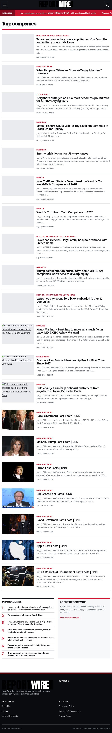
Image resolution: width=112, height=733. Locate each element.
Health (40, 178)
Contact (5, 711)
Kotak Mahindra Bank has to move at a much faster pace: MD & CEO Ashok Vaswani (69, 331)
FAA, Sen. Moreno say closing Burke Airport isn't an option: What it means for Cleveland (30, 623)
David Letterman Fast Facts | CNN (58, 520)
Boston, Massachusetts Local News (55, 236)
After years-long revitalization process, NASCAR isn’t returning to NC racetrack (29, 631)
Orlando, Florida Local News (52, 36)
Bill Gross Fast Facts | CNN (54, 494)
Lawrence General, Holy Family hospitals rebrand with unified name (71, 241)
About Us (6, 706)
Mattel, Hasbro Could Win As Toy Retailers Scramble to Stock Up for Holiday (72, 127)
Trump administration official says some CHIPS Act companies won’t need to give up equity (69, 272)
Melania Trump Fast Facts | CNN (57, 441)
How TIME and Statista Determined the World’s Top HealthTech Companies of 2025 (69, 183)
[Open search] (107, 5)
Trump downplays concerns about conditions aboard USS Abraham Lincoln (28, 654)
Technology (43, 94)
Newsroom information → (70, 618)
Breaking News (44, 66)
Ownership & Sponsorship (69, 711)
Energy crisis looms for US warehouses (62, 153)
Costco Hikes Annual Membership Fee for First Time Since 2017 (70, 362)
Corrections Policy (66, 706)
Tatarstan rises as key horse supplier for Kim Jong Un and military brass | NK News (71, 41)
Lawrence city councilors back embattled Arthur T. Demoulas (69, 300)
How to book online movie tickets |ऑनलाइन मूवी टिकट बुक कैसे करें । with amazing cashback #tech (58, 13)
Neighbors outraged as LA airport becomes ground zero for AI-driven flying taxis (72, 99)
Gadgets (41, 267)
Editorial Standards (10, 716)
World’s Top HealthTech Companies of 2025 (64, 212)
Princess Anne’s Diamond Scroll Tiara (25, 615)
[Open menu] (5, 5)
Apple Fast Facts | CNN (51, 546)
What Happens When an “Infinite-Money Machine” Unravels (69, 72)
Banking (40, 326)
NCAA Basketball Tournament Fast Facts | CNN (66, 572)
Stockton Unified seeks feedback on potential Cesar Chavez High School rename (31, 638)
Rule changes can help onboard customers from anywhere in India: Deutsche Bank (67, 389)
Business (41, 122)
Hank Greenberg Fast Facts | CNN (58, 416)
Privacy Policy (65, 716)
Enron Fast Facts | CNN (51, 468)
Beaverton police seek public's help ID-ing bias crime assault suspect (29, 646)
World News (42, 357)
